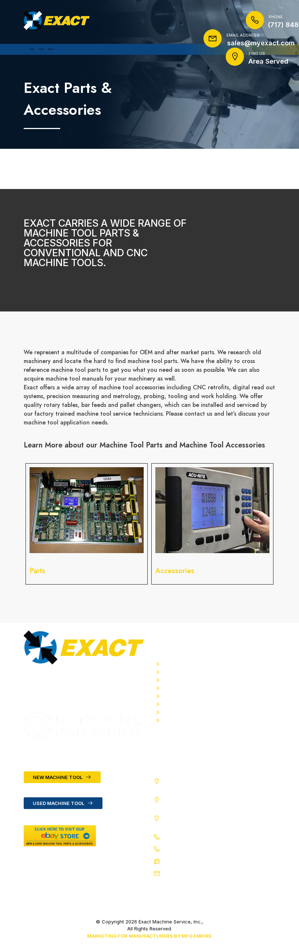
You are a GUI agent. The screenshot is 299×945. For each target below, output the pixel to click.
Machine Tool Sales (187, 680)
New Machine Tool (57, 777)
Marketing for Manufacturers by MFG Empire (149, 936)
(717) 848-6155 (182, 836)
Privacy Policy (181, 720)
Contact (173, 712)
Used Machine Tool (58, 803)
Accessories (174, 571)
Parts (37, 571)
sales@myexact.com (188, 872)
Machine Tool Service (190, 688)
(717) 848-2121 (181, 848)
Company (175, 672)
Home (171, 664)
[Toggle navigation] (41, 49)
